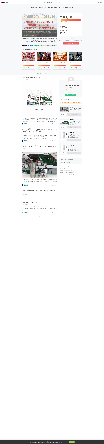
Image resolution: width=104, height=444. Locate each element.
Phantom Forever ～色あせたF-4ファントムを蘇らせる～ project (39, 147)
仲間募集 (45, 73)
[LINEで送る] (27, 123)
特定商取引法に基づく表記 (65, 92)
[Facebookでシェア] (25, 123)
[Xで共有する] (22, 123)
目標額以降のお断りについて (30, 202)
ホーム (25, 73)
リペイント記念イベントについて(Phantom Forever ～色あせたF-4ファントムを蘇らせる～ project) (39, 130)
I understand (71, 441)
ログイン (95, 2)
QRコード (54, 45)
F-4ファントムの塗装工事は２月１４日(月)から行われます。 (38, 191)
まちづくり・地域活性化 (55, 10)
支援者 (39, 73)
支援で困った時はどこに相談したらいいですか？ (67, 172)
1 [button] (39, 216)
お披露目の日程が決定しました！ (32, 77)
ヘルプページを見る (71, 174)
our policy (60, 442)
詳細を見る (62, 114)
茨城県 (62, 10)
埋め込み (48, 45)
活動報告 (32, 73)
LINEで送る (37, 45)
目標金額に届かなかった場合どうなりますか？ (67, 170)
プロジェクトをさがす (57, 2)
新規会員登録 (100, 2)
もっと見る (54, 123)
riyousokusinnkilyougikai (46, 10)
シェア (31, 45)
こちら (71, 178)
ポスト (25, 45)
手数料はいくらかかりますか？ (64, 168)
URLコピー (42, 45)
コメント (52, 73)
